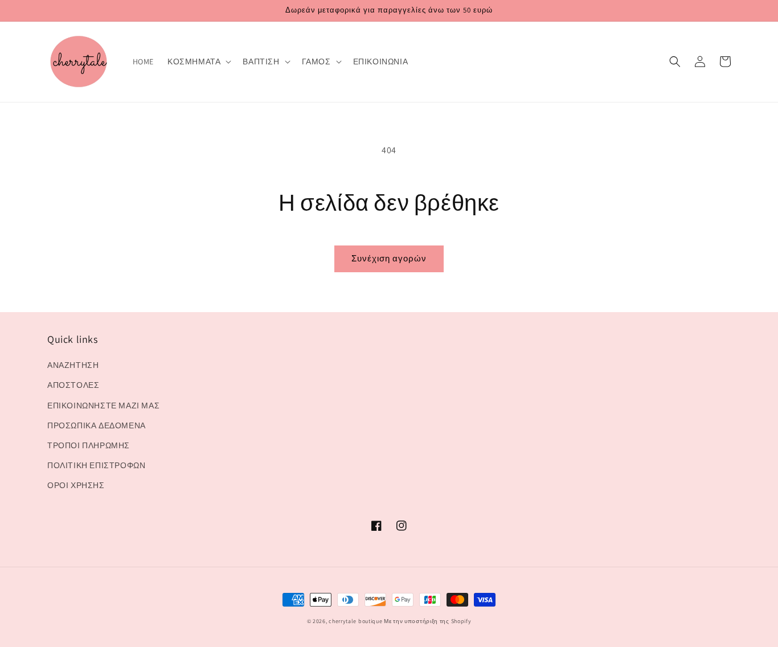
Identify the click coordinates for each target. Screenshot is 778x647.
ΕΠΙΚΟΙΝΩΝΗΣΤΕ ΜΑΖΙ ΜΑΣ (103, 405)
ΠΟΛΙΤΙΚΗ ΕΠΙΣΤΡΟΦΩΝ (96, 465)
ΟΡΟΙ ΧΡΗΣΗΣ (76, 485)
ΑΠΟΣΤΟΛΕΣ (73, 385)
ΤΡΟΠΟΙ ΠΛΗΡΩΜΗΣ (88, 445)
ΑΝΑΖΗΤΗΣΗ (73, 365)
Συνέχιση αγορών (389, 258)
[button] (198, 61)
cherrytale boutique (355, 621)
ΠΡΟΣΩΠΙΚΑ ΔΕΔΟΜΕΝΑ (96, 425)
